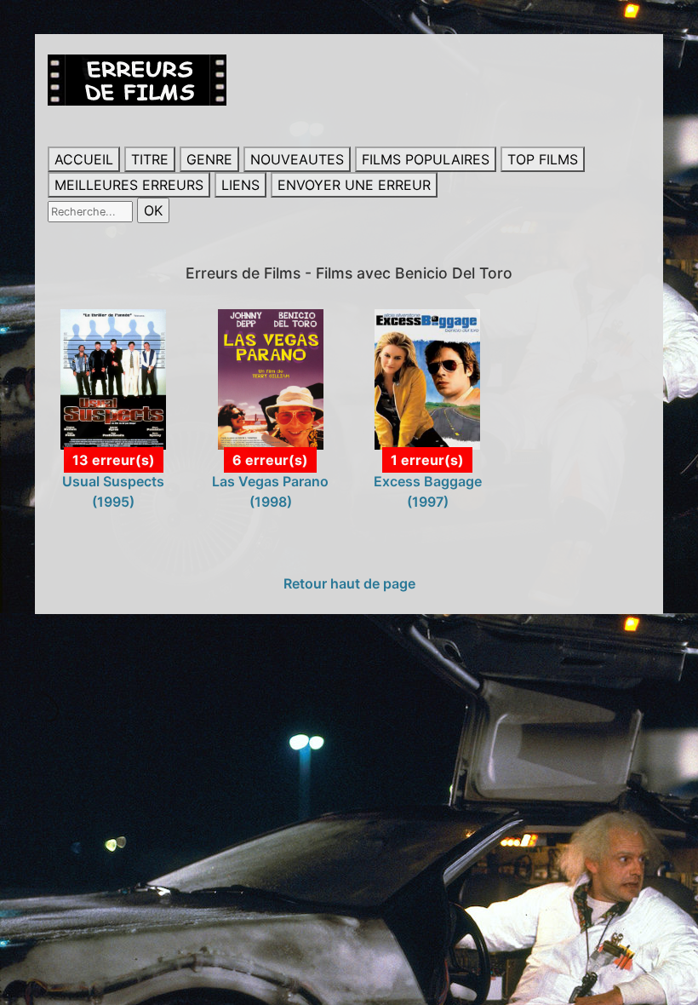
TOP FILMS (542, 159)
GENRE (209, 159)
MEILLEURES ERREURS (128, 184)
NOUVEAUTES (297, 159)
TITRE (150, 159)
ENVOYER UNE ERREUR (354, 184)
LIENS (240, 184)
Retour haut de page (349, 583)
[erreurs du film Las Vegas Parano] (270, 378)
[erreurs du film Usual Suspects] (113, 378)
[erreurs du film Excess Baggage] (427, 378)
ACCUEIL (83, 159)
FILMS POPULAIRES (425, 159)
